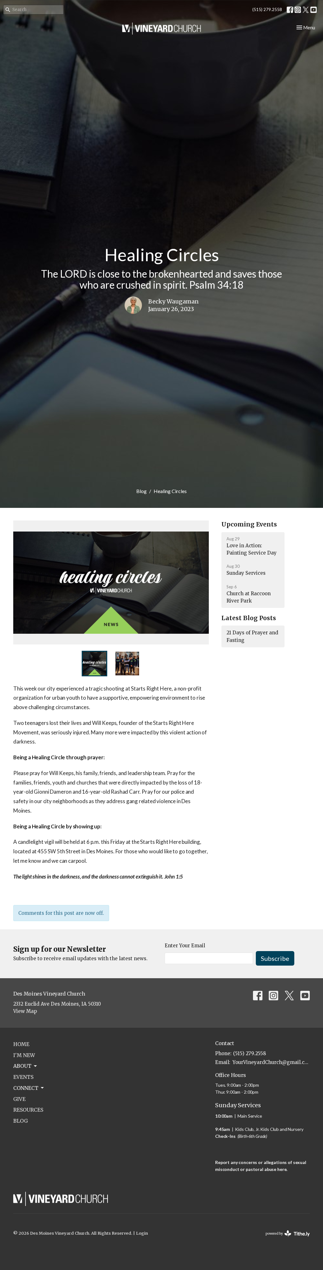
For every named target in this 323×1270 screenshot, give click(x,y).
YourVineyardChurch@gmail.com (271, 1062)
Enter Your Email (185, 946)
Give (19, 1099)
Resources (28, 1110)
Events (23, 1077)
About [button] (22, 1066)
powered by (284, 1239)
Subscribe (275, 958)
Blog (141, 491)
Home (21, 1044)
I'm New (24, 1055)
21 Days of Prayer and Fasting (252, 636)
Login (142, 1233)
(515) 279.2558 (267, 9)
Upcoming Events (249, 524)
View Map (25, 1011)
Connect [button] (25, 1088)
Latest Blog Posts (248, 618)
